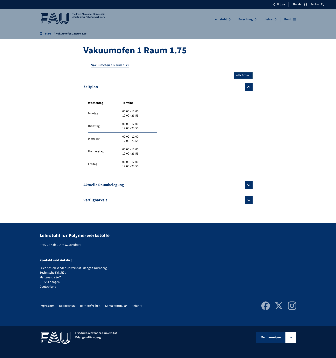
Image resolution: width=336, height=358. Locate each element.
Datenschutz (67, 306)
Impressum (47, 306)
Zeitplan (90, 87)
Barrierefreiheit (90, 306)
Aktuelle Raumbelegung (103, 185)
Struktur (297, 4)
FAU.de (281, 4)
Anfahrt (137, 306)
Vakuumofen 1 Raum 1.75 (110, 65)
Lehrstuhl (220, 19)
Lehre (268, 19)
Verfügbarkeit (95, 200)
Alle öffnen (243, 75)
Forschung (245, 19)
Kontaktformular (116, 306)
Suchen (315, 4)
